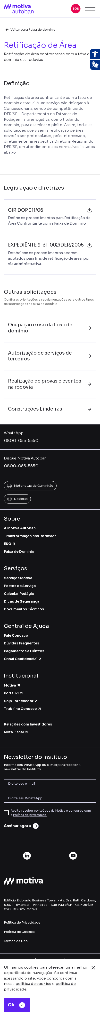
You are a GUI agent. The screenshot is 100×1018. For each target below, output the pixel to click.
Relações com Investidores (28, 724)
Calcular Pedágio (19, 594)
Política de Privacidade (22, 922)
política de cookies (33, 983)
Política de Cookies (19, 932)
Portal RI (11, 693)
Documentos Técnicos (24, 609)
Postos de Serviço (20, 586)
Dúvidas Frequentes (21, 643)
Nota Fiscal (14, 732)
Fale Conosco (16, 635)
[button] (76, 9)
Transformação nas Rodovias (30, 536)
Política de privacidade (30, 815)
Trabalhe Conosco (20, 709)
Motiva (10, 685)
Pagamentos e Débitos (24, 651)
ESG (7, 544)
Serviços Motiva (18, 578)
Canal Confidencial (20, 659)
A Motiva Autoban (20, 528)
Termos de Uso (16, 941)
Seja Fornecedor (18, 701)
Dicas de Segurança (21, 601)
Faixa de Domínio (19, 551)
